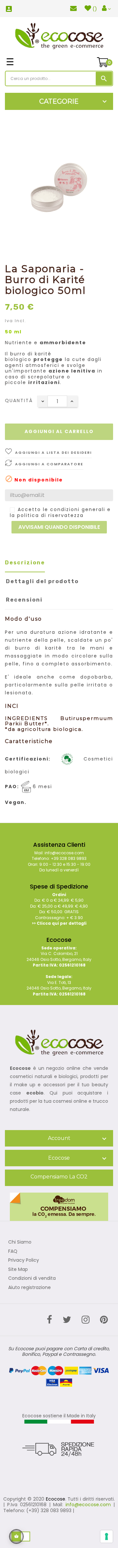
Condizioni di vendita (32, 1278)
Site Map (18, 1270)
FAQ (12, 1251)
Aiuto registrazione (29, 1288)
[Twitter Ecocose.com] (66, 1319)
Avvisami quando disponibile (59, 527)
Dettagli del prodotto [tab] (42, 581)
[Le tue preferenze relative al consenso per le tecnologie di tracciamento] (106, 1536)
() (94, 9)
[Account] (106, 8)
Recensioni (24, 600)
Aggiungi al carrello (59, 431)
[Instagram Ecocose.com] (85, 1319)
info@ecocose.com (88, 1504)
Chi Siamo (19, 1242)
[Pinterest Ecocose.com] (104, 1319)
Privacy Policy (23, 1260)
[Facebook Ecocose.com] (49, 1319)
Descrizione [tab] (25, 562)
